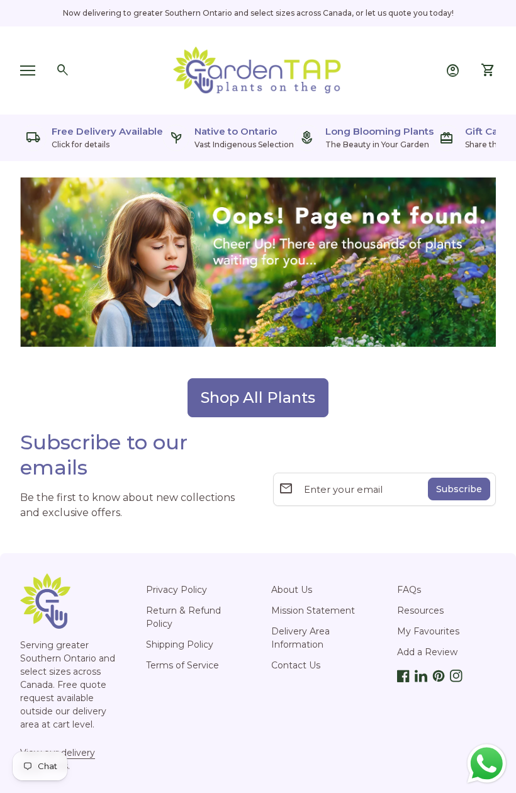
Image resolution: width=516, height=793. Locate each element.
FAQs (409, 589)
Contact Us (295, 665)
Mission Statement (313, 610)
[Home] (258, 70)
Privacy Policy (176, 589)
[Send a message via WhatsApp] (487, 764)
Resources (420, 610)
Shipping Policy (179, 644)
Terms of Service (182, 665)
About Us (291, 589)
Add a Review (427, 652)
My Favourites (428, 631)
